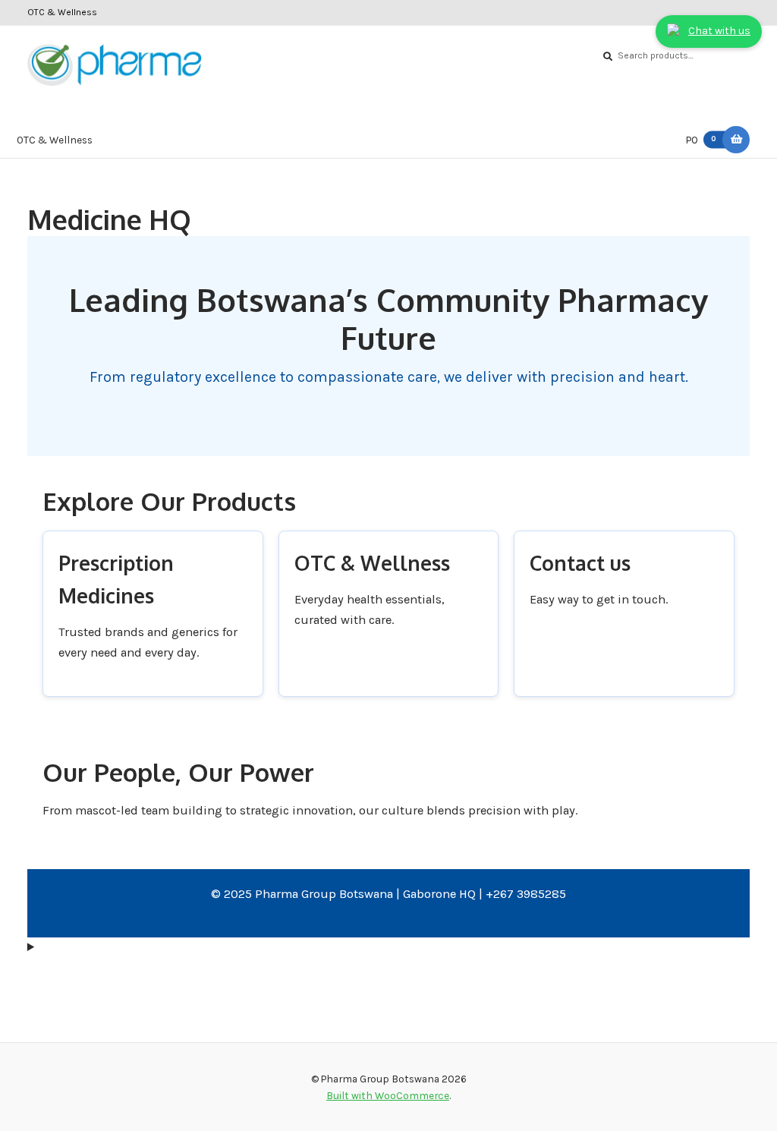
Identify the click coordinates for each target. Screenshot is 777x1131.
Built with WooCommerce (387, 1095)
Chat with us (719, 30)
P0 (701, 140)
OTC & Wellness (62, 12)
